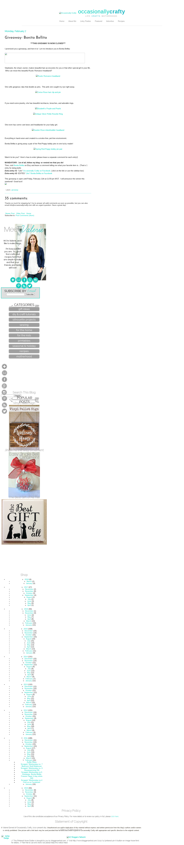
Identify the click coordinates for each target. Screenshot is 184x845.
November (29, 591)
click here (114, 816)
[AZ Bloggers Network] (76, 837)
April (29, 605)
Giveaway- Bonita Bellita (31, 774)
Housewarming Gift (31, 770)
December (29, 589)
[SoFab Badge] (6, 838)
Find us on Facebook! (31, 782)
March (29, 581)
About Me (72, 21)
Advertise (110, 21)
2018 (27, 579)
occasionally (101, 11)
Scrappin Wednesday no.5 (31, 772)
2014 (26, 657)
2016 (26, 609)
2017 (26, 587)
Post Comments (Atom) (25, 215)
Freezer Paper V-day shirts (31, 776)
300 (31, 778)
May (29, 603)
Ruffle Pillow (32, 762)
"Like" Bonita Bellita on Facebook (38, 173)
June (29, 601)
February (28, 623)
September (29, 595)
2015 (26, 629)
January (29, 583)
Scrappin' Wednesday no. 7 (32, 764)
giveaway (15, 190)
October (29, 593)
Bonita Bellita (19, 165)
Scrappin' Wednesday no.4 (31, 780)
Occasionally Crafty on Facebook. (37, 171)
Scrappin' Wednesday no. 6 (32, 768)
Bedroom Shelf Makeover (32, 766)
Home (61, 21)
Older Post (20, 213)
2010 (26, 788)
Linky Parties (85, 21)
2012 (26, 710)
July (29, 599)
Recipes (121, 21)
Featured (98, 21)
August (29, 597)
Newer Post (10, 213)
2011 (26, 738)
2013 (26, 684)
